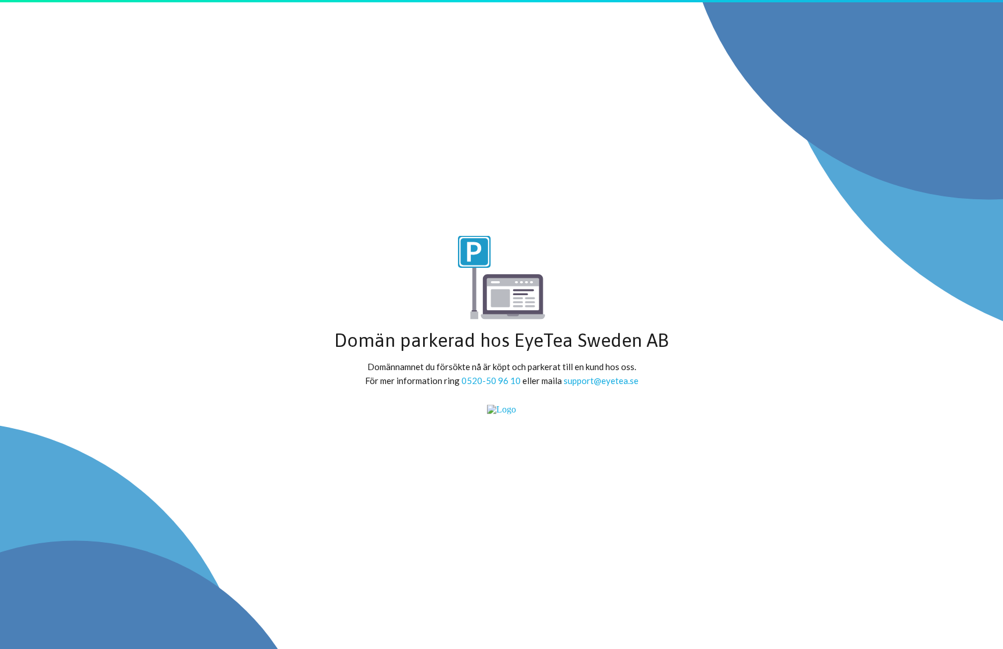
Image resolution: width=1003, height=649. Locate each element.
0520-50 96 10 (491, 380)
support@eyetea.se (601, 380)
